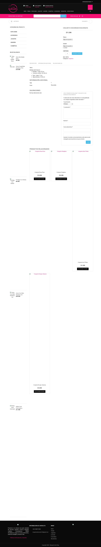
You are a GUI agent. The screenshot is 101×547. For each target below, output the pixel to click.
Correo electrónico (68, 127)
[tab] (33, 63)
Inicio (25, 11)
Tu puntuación (67, 102)
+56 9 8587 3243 (19, 16)
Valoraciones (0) (57, 63)
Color (65, 43)
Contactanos (70, 11)
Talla (64, 37)
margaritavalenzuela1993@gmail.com (40, 532)
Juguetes (40, 11)
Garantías (63, 11)
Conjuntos (70, 58)
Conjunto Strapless (61, 172)
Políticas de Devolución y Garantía (18, 537)
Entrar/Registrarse (87, 1)
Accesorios (57, 11)
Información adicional (44, 63)
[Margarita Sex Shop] (13, 9)
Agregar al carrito (77, 53)
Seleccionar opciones (39, 178)
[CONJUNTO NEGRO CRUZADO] (90, 21)
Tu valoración (67, 107)
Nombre (66, 120)
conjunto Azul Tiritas (83, 262)
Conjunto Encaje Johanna (39, 385)
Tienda (29, 11)
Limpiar (65, 47)
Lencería (45, 11)
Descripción (33, 63)
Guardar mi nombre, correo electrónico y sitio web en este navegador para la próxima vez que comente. (77, 138)
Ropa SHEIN (34, 11)
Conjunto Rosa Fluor (40, 172)
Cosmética (50, 11)
